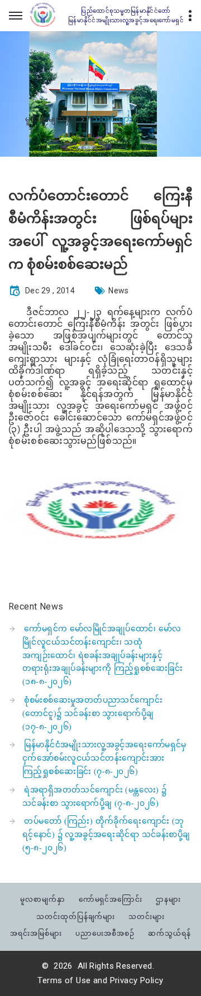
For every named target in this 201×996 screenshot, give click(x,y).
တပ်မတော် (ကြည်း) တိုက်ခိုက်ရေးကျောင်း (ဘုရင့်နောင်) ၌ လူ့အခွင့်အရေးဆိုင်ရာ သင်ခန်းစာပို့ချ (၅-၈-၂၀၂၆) (106, 834)
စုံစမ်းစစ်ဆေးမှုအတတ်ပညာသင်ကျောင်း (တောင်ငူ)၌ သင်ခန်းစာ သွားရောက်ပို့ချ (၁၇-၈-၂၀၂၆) (92, 713)
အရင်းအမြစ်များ (36, 933)
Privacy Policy (137, 980)
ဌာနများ (168, 899)
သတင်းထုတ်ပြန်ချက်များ (76, 916)
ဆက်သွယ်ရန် (169, 933)
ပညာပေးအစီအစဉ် (105, 933)
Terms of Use (63, 980)
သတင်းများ (146, 916)
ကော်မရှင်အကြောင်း (111, 899)
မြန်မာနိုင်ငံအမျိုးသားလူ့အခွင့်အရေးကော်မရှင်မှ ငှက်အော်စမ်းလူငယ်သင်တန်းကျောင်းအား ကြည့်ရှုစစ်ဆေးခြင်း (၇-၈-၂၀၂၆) (104, 758)
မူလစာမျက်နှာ (49, 119)
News (118, 290)
